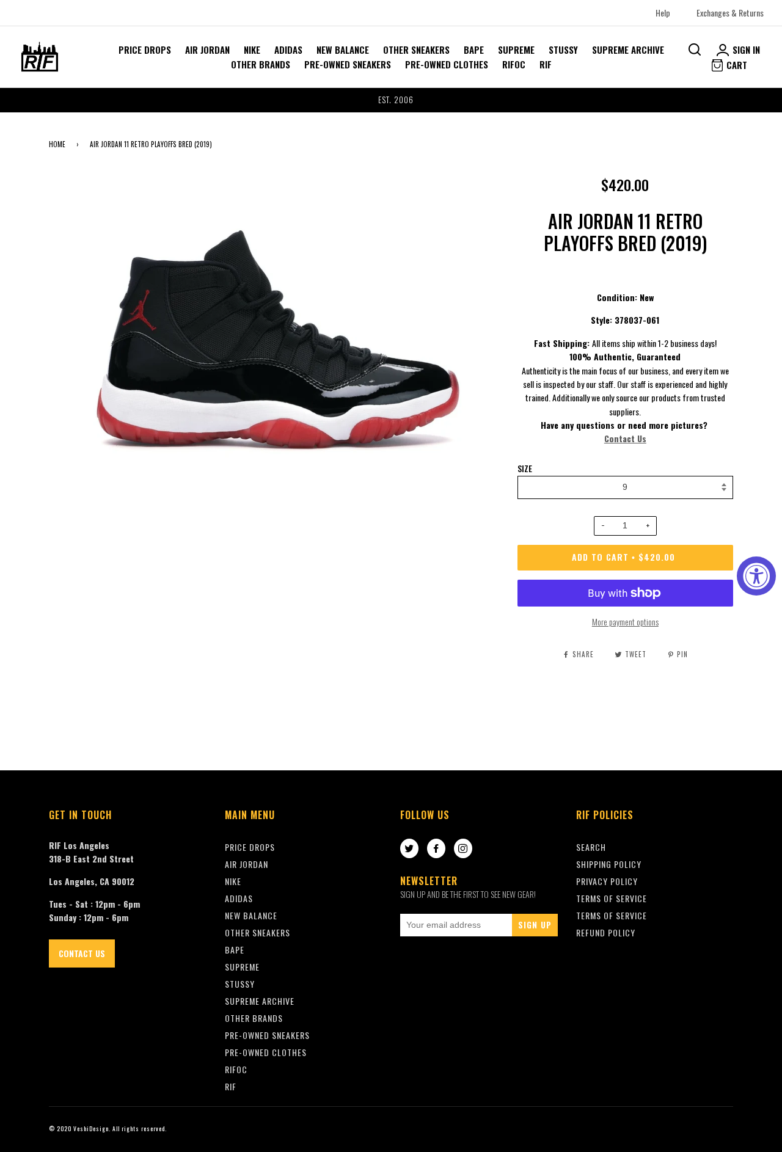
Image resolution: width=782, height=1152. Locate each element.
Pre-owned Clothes (446, 64)
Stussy (563, 49)
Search (591, 846)
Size (524, 468)
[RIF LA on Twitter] (409, 849)
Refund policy (605, 932)
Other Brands (260, 64)
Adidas (288, 49)
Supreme (516, 49)
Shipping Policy (608, 864)
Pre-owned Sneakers (347, 64)
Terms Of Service (611, 898)
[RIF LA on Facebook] (436, 849)
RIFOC (513, 64)
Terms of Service (611, 915)
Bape (474, 49)
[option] (391, 100)
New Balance (342, 49)
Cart (735, 64)
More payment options (625, 621)
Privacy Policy (607, 881)
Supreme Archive (628, 49)
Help (663, 12)
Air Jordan (207, 49)
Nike (252, 49)
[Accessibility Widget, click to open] (756, 576)
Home (57, 144)
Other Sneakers (416, 49)
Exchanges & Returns (730, 12)
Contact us (82, 953)
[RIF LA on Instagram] (463, 849)
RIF (545, 64)
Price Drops (145, 49)
